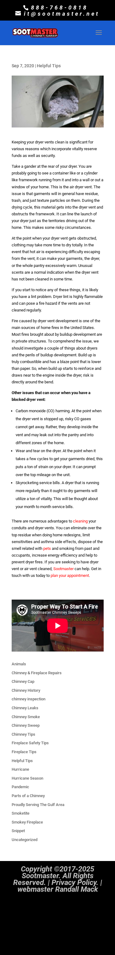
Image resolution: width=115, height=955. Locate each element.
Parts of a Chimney (28, 795)
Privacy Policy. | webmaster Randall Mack (59, 886)
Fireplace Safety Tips (30, 743)
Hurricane (20, 769)
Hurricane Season (27, 778)
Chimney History (26, 690)
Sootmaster (63, 568)
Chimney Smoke (26, 716)
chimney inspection (28, 699)
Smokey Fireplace (27, 822)
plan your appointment (70, 575)
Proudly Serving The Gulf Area (38, 804)
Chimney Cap (23, 681)
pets (47, 548)
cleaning (80, 521)
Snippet (18, 830)
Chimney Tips (23, 734)
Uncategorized (24, 839)
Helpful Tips (49, 65)
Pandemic (20, 787)
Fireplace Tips (24, 752)
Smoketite (20, 813)
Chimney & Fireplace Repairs (37, 673)
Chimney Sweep (26, 725)
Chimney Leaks (25, 708)
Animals (19, 664)
